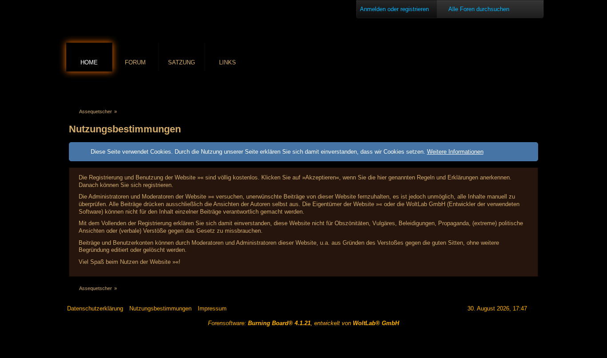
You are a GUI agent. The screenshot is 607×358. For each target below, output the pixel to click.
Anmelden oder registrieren (394, 9)
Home (89, 62)
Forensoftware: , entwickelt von (303, 323)
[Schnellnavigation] (521, 87)
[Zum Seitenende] (533, 87)
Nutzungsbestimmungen (160, 308)
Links (227, 62)
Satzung (181, 62)
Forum (135, 62)
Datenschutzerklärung (95, 308)
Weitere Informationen (455, 151)
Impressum (212, 308)
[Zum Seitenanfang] (537, 308)
